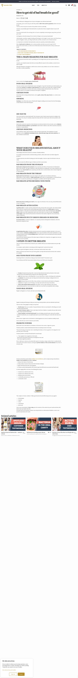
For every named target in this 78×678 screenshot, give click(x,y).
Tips (38, 5)
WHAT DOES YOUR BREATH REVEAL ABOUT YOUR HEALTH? (31, 52)
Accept (21, 674)
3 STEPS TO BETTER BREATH (24, 54)
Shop (33, 5)
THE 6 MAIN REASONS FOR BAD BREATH (27, 51)
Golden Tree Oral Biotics (37, 358)
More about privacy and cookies (9, 670)
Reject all (13, 674)
